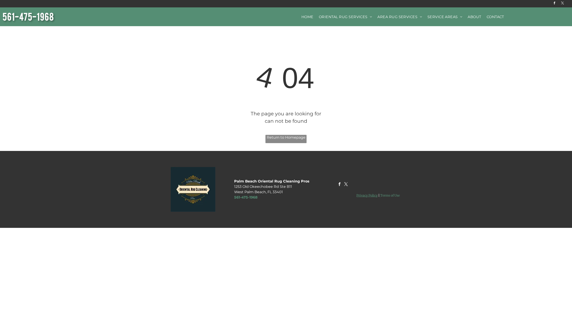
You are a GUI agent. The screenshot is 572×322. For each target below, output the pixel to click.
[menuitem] (307, 17)
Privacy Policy (367, 195)
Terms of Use (390, 195)
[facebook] (554, 3)
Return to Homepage (286, 137)
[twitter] (562, 3)
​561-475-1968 (246, 197)
